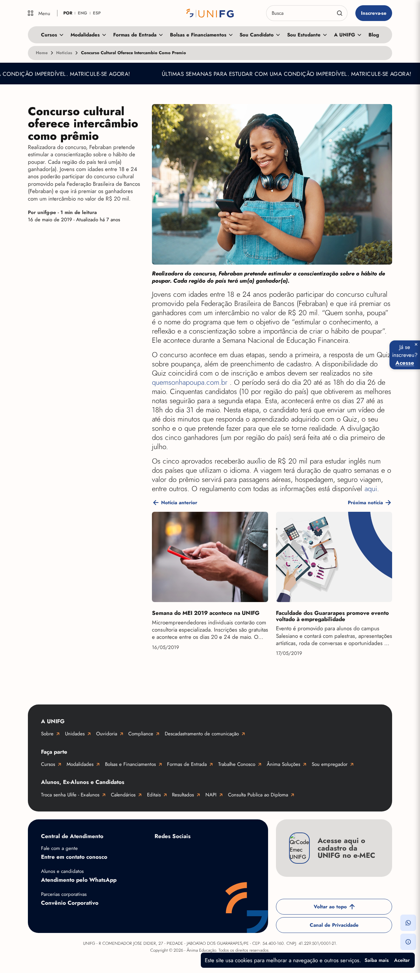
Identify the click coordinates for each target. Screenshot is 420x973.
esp (97, 13)
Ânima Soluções (283, 764)
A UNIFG (344, 34)
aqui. (372, 489)
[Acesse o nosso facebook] (161, 851)
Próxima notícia (365, 502)
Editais (154, 794)
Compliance (140, 733)
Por (62, 212)
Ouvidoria (106, 733)
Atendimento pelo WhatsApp (78, 879)
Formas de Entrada (135, 34)
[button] (408, 923)
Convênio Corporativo (69, 902)
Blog (373, 34)
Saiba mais (377, 960)
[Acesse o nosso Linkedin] (213, 851)
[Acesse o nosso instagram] (187, 851)
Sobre (47, 733)
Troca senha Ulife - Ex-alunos (70, 794)
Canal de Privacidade (334, 925)
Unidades (75, 733)
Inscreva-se (374, 13)
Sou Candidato (257, 34)
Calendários (123, 794)
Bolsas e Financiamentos (198, 34)
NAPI (211, 794)
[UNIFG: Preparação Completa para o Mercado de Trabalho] (210, 13)
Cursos (49, 34)
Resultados (183, 794)
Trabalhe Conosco (236, 764)
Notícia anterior (179, 502)
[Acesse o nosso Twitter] (239, 851)
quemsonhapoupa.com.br (191, 382)
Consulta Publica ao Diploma (258, 794)
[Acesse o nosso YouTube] (161, 872)
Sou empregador (329, 764)
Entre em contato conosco (74, 856)
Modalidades (85, 34)
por (67, 13)
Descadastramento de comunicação (202, 733)
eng (82, 13)
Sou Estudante (304, 34)
